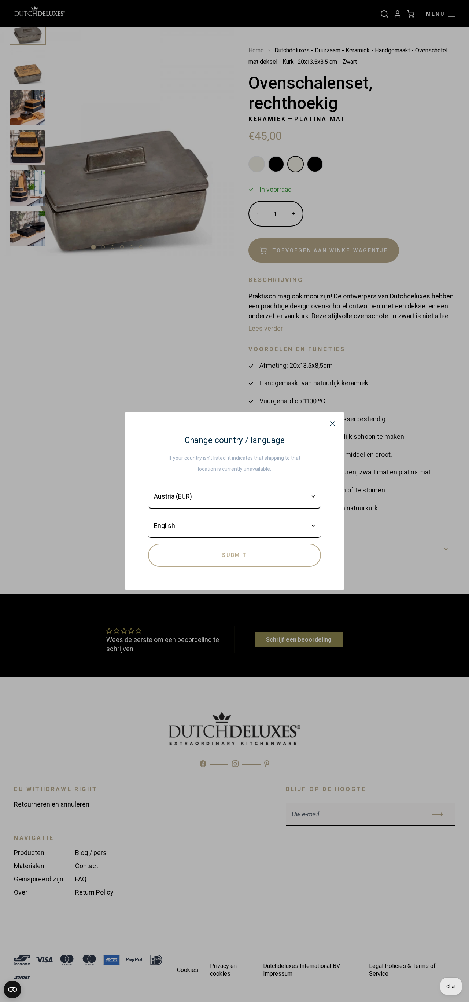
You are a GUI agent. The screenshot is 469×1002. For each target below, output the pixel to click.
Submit (234, 555)
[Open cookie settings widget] (12, 989)
